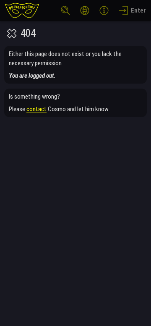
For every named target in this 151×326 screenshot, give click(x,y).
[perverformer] (22, 10)
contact (36, 109)
